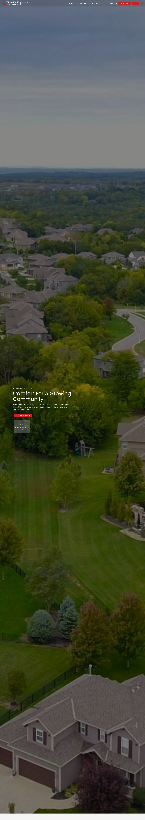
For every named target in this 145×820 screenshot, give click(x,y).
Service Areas (94, 3)
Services (71, 3)
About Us (82, 3)
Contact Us (108, 3)
